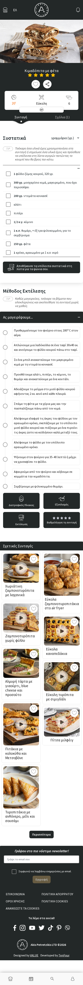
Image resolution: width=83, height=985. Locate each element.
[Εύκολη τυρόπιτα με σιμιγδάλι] (62, 676)
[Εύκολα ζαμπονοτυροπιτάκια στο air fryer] (62, 575)
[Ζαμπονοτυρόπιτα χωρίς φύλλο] (21, 618)
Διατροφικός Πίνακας (21, 505)
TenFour (63, 955)
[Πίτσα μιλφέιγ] (62, 722)
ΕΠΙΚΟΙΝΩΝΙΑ (15, 894)
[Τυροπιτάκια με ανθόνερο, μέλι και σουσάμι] (21, 787)
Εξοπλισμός (62, 504)
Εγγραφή (42, 879)
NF (41, 110)
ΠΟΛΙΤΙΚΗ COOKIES (55, 901)
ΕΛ (15, 10)
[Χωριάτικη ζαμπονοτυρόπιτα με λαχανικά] (21, 568)
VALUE (34, 955)
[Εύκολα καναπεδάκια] (62, 631)
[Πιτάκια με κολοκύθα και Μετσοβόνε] (21, 724)
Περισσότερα (41, 834)
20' (14, 103)
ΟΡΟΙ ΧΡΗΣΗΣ (15, 901)
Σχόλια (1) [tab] (62, 117)
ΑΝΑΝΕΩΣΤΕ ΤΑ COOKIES (22, 908)
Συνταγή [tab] (20, 117)
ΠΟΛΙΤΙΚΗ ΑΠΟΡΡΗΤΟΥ (57, 894)
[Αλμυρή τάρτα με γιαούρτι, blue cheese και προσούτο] (21, 663)
